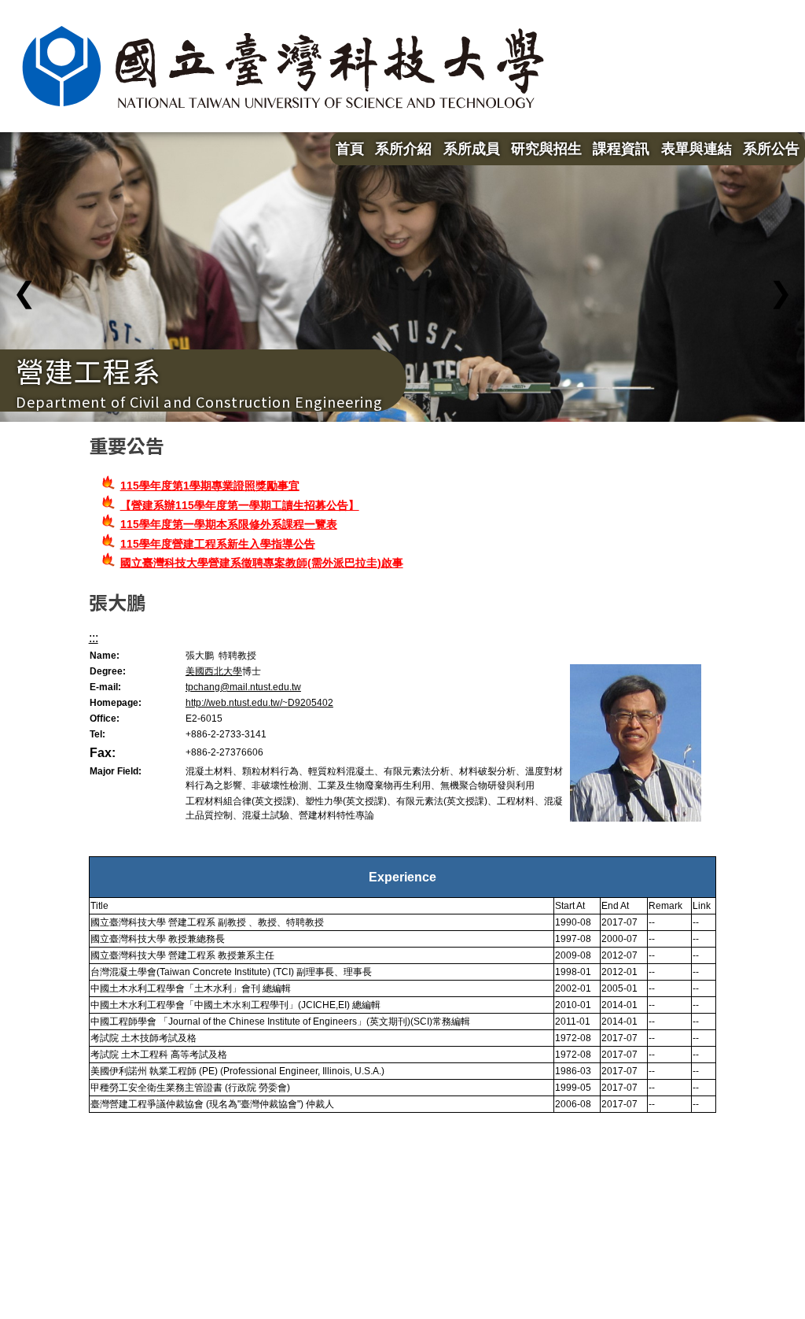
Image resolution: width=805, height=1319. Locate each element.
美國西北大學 (214, 671)
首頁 (350, 148)
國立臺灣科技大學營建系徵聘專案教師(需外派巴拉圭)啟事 (261, 562)
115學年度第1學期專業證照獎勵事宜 (210, 485)
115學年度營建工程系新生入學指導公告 (217, 544)
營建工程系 (88, 369)
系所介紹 (403, 148)
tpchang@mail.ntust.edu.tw (243, 687)
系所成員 (471, 148)
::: (93, 638)
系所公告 (771, 148)
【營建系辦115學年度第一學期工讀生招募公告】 (239, 505)
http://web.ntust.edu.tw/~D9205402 (259, 702)
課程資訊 (621, 148)
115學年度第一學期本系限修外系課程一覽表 (228, 524)
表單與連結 (696, 148)
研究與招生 (546, 148)
